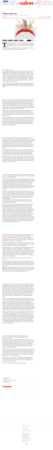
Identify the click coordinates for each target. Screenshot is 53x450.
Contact (27, 427)
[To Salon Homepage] (26, 2)
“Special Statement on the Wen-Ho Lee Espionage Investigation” (14, 238)
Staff (23, 427)
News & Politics (6, 3)
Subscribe (6, 1)
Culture (12, 3)
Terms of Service (25, 429)
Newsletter (39, 1)
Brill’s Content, (17, 44)
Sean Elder (7, 378)
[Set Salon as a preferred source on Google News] (29, 40)
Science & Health (37, 3)
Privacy (26, 428)
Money (44, 3)
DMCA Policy (26, 444)
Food (18, 3)
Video (49, 3)
